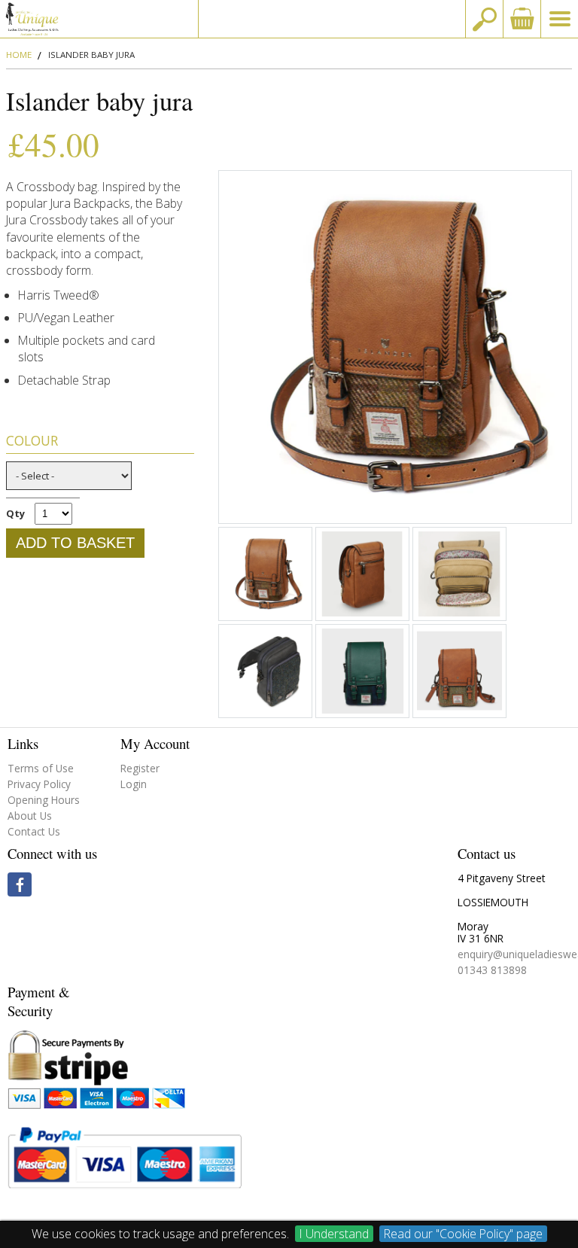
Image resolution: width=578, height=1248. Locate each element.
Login (133, 784)
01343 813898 (492, 970)
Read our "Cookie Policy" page (463, 1233)
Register (140, 768)
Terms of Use (41, 768)
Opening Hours (44, 800)
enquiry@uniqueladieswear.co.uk (332, 18)
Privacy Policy (39, 784)
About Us (30, 815)
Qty (15, 513)
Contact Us (34, 831)
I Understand (334, 1233)
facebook (20, 884)
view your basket (521, 19)
